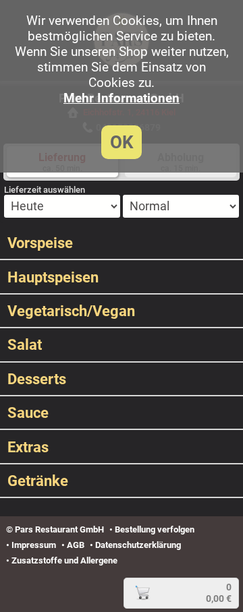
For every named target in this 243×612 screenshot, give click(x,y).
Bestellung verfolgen (154, 529)
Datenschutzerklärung (138, 545)
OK (122, 142)
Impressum (33, 545)
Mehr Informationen (121, 98)
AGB (75, 545)
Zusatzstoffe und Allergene (64, 560)
